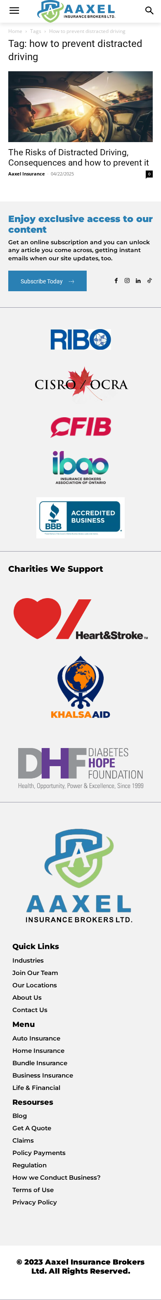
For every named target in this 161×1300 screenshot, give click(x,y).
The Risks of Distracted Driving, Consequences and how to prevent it (78, 157)
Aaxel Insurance (26, 174)
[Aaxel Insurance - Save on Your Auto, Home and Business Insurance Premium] (80, 11)
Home (15, 31)
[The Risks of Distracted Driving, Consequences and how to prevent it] (80, 106)
